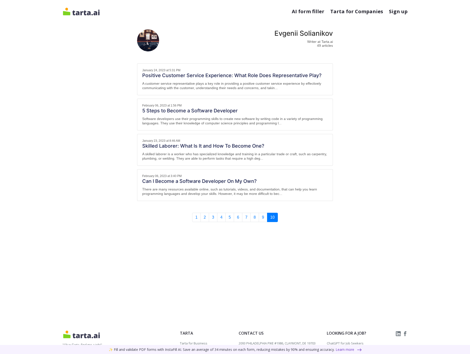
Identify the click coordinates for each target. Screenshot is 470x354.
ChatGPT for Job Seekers (345, 343)
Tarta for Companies (356, 11)
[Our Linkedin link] (399, 333)
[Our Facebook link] (405, 333)
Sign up (398, 11)
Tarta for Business (193, 343)
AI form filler (308, 11)
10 (272, 217)
